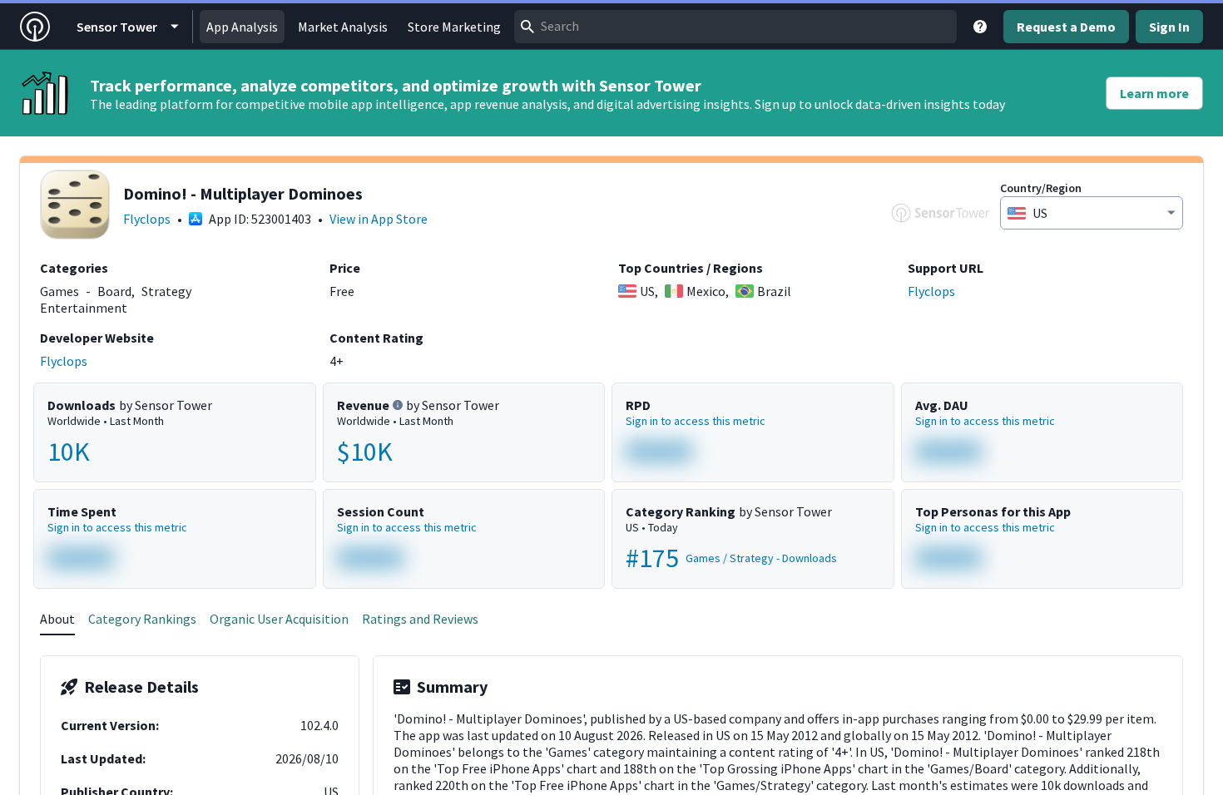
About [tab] (57, 618)
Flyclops (147, 218)
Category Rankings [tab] (142, 618)
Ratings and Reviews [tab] (420, 618)
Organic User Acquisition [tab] (279, 618)
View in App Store (378, 218)
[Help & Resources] (980, 26)
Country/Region (1041, 187)
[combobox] (735, 26)
